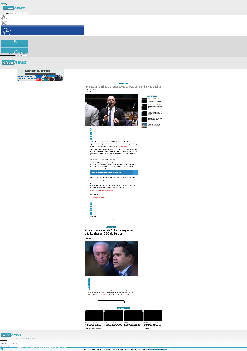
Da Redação (89, 91)
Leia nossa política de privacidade (159, 349)
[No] (166, 349)
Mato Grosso (4, 21)
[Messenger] (114, 137)
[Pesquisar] (24, 13)
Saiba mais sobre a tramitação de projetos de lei (101, 190)
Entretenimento (5, 24)
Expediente (16, 3)
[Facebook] (114, 131)
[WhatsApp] (114, 129)
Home (2, 15)
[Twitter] (114, 133)
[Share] (114, 139)
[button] (13, 54)
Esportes (3, 23)
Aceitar (150, 349)
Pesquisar (7, 13)
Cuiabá (3, 16)
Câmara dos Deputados (98, 197)
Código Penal (123, 146)
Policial (3, 17)
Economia (3, 22)
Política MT (4, 18)
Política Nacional (5, 20)
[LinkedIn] (114, 135)
